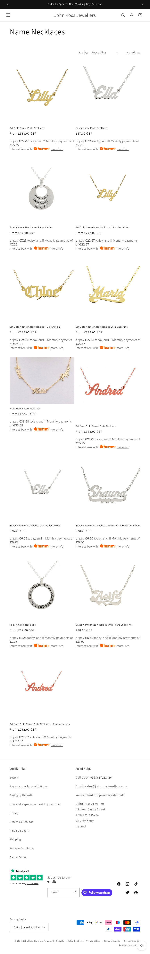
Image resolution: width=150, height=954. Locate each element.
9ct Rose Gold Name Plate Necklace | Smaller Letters (40, 724)
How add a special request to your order (35, 804)
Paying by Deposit (21, 795)
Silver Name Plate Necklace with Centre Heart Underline (107, 525)
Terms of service (112, 941)
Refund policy (75, 941)
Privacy (14, 813)
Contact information (129, 945)
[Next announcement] (142, 4)
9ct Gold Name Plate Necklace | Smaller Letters (103, 227)
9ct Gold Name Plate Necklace (27, 128)
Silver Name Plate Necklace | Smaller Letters (35, 525)
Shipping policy (132, 941)
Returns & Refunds (21, 822)
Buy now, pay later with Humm (29, 786)
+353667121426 (101, 777)
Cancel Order (18, 857)
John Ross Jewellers (33, 941)
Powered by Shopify (54, 941)
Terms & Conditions (22, 848)
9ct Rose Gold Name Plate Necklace (96, 426)
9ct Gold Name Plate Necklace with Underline (102, 326)
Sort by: (83, 52)
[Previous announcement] (7, 4)
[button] (8, 15)
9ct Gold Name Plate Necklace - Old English (35, 326)
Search (14, 777)
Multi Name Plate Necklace (25, 408)
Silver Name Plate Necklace (91, 128)
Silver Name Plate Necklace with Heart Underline (103, 624)
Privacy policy (93, 941)
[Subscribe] (75, 892)
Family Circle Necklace (23, 624)
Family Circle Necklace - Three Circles (31, 227)
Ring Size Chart (19, 830)
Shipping (15, 839)
